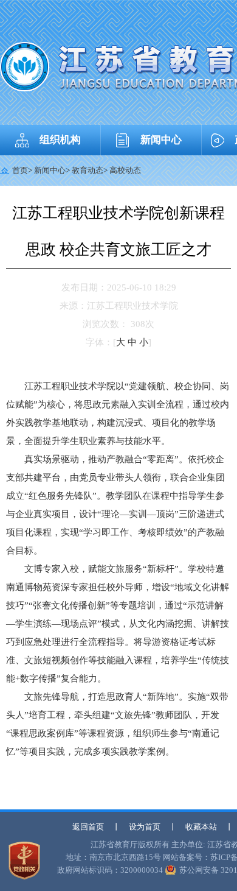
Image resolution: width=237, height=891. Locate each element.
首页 (20, 170)
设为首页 (144, 826)
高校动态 (125, 170)
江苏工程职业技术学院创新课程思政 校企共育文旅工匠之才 (118, 231)
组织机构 (60, 140)
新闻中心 (161, 140)
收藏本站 (201, 826)
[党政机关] (24, 860)
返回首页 (88, 826)
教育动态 (87, 170)
